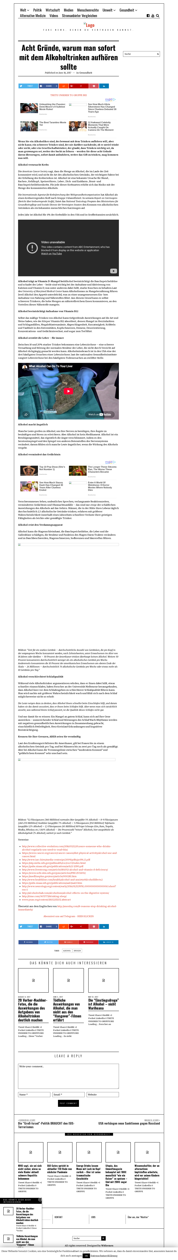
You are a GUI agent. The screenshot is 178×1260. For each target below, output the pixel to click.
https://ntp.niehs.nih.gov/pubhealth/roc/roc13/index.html (54, 863)
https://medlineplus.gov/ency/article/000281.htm (49, 876)
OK (86, 1256)
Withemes (107, 1245)
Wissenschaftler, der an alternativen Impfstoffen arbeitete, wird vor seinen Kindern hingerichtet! (147, 1172)
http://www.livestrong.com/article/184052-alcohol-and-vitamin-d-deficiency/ (65, 869)
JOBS (93, 1217)
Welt (23, 10)
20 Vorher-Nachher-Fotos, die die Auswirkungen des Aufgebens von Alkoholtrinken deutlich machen (32, 1010)
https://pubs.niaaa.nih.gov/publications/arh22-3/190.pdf (52, 866)
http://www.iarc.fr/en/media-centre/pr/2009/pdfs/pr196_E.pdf (56, 859)
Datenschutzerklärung (104, 1255)
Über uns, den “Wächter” (138, 1217)
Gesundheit (127, 10)
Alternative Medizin (33, 15)
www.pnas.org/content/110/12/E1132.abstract (46, 899)
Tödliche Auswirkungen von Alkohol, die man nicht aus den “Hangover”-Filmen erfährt (67, 1010)
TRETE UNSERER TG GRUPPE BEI (68, 95)
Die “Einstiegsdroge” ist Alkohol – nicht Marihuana (103, 1004)
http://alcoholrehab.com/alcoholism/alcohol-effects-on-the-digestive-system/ (65, 893)
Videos (54, 15)
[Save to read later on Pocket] (94, 86)
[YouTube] (152, 15)
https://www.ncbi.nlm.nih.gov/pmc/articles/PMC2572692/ (54, 873)
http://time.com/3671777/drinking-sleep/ (44, 896)
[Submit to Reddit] (64, 86)
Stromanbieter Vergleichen (79, 15)
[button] (157, 54)
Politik (37, 10)
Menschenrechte (88, 10)
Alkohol (67, 951)
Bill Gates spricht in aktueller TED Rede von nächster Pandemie (59, 1169)
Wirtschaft (53, 10)
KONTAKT (59, 1217)
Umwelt (108, 10)
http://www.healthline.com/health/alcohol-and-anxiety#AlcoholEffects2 (62, 879)
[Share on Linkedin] (104, 86)
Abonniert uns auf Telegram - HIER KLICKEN (69, 916)
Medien (68, 10)
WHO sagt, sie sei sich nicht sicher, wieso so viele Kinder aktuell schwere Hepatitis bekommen (30, 1172)
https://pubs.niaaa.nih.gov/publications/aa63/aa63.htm (52, 883)
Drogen (77, 951)
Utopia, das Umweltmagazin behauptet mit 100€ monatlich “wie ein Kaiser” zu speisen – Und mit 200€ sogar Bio (116, 1175)
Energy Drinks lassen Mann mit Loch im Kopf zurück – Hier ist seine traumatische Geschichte (88, 1172)
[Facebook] (148, 15)
